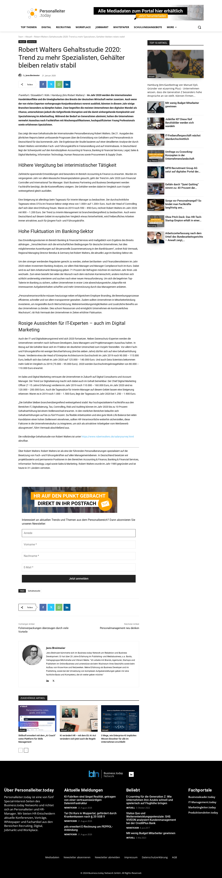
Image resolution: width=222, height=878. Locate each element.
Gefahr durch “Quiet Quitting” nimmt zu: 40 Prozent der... (182, 186)
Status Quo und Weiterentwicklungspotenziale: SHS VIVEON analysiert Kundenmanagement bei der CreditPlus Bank (151, 818)
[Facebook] (43, 84)
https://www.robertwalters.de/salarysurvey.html (108, 436)
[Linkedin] (66, 84)
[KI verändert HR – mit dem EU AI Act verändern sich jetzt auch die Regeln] (79, 718)
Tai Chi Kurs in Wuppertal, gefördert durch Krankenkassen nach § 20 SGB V (90, 815)
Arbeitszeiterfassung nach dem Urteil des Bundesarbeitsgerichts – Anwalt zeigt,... (184, 237)
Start (20, 36)
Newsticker (70, 807)
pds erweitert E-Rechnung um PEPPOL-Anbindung (88, 828)
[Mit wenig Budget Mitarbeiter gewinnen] (155, 107)
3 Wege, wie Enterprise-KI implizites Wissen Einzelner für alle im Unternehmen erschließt (118, 738)
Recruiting (152, 225)
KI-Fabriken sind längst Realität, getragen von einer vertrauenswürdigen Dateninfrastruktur (90, 800)
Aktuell (28, 36)
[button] (199, 27)
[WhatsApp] (59, 84)
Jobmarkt (32, 41)
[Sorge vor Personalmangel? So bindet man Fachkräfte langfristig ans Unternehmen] (155, 205)
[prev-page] (20, 750)
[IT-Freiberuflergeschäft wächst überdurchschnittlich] (155, 140)
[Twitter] (51, 84)
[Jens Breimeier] (20, 75)
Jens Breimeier (33, 75)
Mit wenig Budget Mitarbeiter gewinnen (150, 833)
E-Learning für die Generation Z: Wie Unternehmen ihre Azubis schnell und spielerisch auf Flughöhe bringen (149, 800)
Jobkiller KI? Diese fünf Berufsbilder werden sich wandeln (179, 123)
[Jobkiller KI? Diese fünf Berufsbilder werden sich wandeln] (155, 123)
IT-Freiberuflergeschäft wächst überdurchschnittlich (182, 137)
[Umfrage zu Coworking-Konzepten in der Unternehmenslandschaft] (155, 156)
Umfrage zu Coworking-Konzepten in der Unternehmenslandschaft (179, 155)
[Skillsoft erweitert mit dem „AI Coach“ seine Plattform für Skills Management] (37, 718)
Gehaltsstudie (34, 590)
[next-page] (26, 750)
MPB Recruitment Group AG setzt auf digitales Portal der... (182, 170)
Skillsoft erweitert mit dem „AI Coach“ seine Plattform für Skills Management (37, 738)
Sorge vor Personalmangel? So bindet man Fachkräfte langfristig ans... (183, 204)
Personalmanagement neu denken (119, 628)
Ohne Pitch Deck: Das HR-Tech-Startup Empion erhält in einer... (183, 218)
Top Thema (152, 160)
